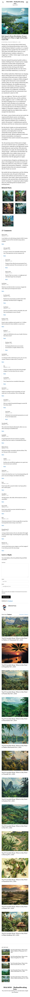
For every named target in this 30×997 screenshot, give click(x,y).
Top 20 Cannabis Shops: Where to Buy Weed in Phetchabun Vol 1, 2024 (14, 719)
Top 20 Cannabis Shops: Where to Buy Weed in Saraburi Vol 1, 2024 (14, 800)
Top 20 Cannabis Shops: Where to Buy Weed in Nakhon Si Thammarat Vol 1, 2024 (14, 639)
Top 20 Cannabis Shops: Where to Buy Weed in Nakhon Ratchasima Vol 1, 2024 (14, 746)
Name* (3, 579)
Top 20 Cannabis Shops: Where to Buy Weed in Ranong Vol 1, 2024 (14, 853)
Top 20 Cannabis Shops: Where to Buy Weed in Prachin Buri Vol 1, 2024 (14, 692)
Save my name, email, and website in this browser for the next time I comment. (14, 592)
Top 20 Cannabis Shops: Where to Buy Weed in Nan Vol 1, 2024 (14, 827)
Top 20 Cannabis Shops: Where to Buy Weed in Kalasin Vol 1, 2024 (14, 907)
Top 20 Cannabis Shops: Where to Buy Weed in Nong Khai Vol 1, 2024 (14, 666)
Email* (3, 584)
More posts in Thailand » (23, 614)
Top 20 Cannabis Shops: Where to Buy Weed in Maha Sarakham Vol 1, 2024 (14, 934)
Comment (3, 562)
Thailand (10, 601)
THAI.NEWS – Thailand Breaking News (15, 988)
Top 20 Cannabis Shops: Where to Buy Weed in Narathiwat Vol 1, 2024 (14, 880)
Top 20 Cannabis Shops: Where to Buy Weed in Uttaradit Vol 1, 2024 (14, 773)
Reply (3, 244)
